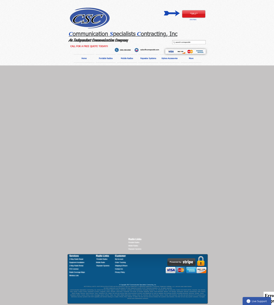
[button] (105, 58)
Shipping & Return (121, 266)
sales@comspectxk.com (149, 50)
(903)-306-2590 (125, 50)
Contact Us (119, 269)
